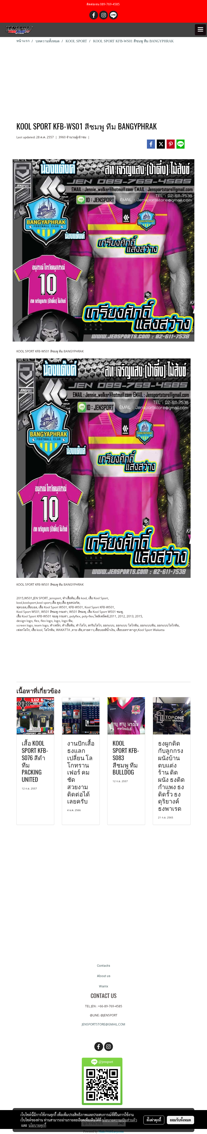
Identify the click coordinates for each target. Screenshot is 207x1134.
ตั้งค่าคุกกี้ (154, 1120)
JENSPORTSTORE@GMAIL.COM (103, 1024)
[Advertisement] (103, 81)
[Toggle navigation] (200, 29)
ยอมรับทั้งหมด (180, 1120)
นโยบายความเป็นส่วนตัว (119, 1120)
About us (103, 976)
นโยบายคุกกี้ (37, 1125)
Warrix (103, 986)
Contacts (103, 966)
